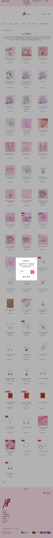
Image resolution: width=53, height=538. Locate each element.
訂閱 (32, 272)
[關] (35, 259)
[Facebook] (23, 276)
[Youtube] (27, 276)
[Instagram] (25, 276)
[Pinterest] (29, 276)
